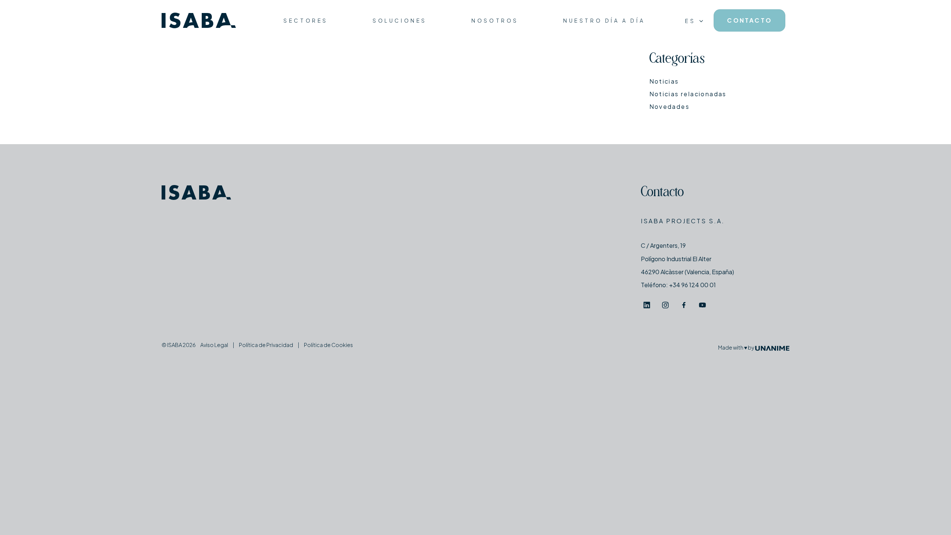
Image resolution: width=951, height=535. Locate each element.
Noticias (664, 81)
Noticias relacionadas (688, 94)
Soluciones (400, 20)
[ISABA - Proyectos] (199, 21)
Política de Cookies (328, 344)
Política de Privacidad (266, 344)
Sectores (305, 20)
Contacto (662, 193)
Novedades (669, 106)
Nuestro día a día (604, 20)
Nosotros (495, 20)
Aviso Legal (214, 344)
